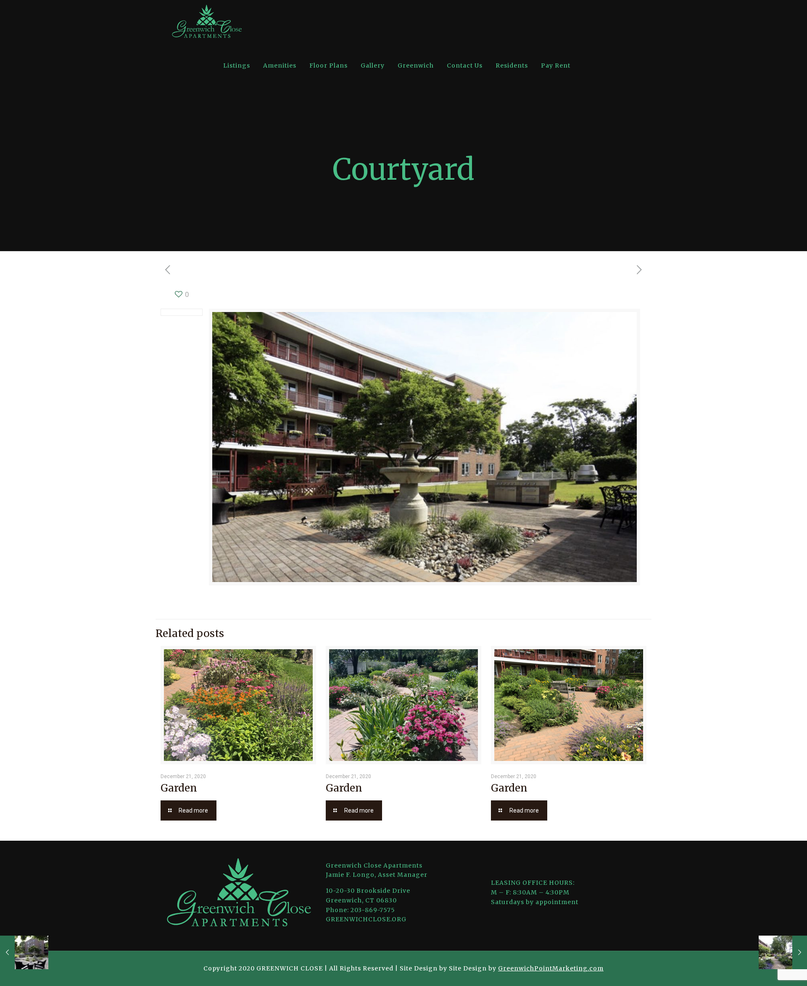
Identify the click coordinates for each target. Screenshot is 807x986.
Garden (179, 788)
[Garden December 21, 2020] (783, 952)
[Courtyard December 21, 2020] (24, 952)
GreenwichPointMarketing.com (551, 968)
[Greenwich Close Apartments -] (207, 22)
